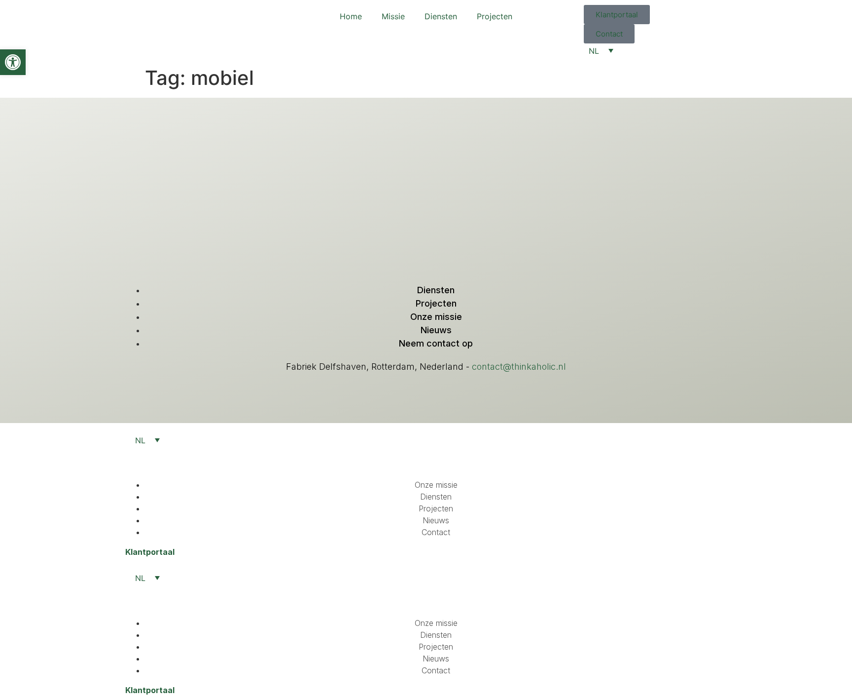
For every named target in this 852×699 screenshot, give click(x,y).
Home (351, 16)
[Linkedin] (406, 250)
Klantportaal (150, 552)
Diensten (441, 16)
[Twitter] (426, 250)
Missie (393, 16)
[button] (13, 62)
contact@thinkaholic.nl (519, 366)
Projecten (494, 16)
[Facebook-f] (446, 250)
